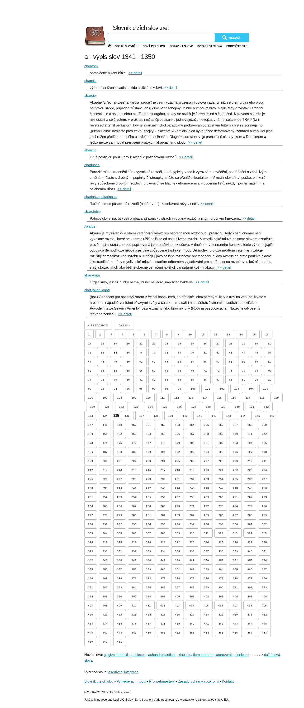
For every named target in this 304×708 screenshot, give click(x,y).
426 (177, 614)
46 (269, 352)
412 (162, 605)
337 (206, 551)
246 (206, 488)
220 (206, 470)
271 (192, 506)
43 (231, 352)
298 (206, 524)
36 (141, 352)
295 (163, 524)
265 (105, 506)
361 (177, 569)
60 (256, 361)
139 (170, 415)
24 (179, 343)
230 (163, 479)
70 (192, 370)
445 (264, 623)
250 (264, 488)
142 (214, 415)
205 (177, 461)
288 (249, 515)
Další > (124, 325)
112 (176, 397)
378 (235, 578)
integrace (131, 672)
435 (119, 623)
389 (206, 587)
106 (90, 397)
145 (257, 415)
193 (192, 452)
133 (90, 415)
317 (105, 542)
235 (235, 479)
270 (177, 506)
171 (249, 433)
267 (134, 506)
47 (89, 361)
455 (220, 632)
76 (269, 370)
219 (192, 470)
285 (206, 515)
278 (105, 515)
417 (235, 605)
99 (179, 388)
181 (206, 442)
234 (220, 479)
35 (128, 352)
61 (269, 361)
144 (243, 415)
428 (206, 614)
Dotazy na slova (209, 46)
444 (249, 623)
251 (90, 497)
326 (235, 542)
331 (119, 551)
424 (148, 614)
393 (264, 587)
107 (105, 397)
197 (249, 452)
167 (192, 433)
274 (235, 506)
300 (235, 524)
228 (134, 479)
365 (235, 569)
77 (89, 379)
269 (163, 506)
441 (206, 623)
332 (134, 551)
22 (154, 343)
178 (163, 442)
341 (264, 551)
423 (134, 614)
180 (192, 442)
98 (166, 388)
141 (199, 415)
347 (163, 560)
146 (272, 415)
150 (134, 424)
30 (256, 343)
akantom (91, 66)
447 (105, 632)
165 (163, 433)
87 (218, 379)
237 (264, 479)
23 (166, 343)
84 (179, 379)
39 (179, 352)
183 (235, 442)
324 (206, 542)
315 (264, 533)
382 (105, 587)
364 (220, 569)
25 (192, 343)
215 (134, 470)
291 (105, 524)
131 (251, 406)
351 (220, 560)
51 (141, 361)
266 (119, 506)
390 (220, 587)
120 (92, 406)
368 (90, 578)
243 (163, 488)
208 (220, 461)
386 (163, 587)
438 (163, 623)
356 (105, 569)
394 (90, 596)
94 (115, 388)
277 (90, 515)
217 (163, 470)
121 (106, 406)
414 (191, 605)
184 (249, 442)
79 (115, 379)
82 (154, 379)
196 (235, 452)
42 (218, 352)
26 (205, 343)
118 (262, 397)
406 (264, 596)
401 (192, 596)
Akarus (89, 226)
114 (205, 397)
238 (90, 488)
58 (231, 361)
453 (192, 632)
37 (154, 352)
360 (163, 569)
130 (237, 406)
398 (148, 596)
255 (148, 497)
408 (105, 605)
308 (163, 533)
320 (148, 542)
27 (218, 343)
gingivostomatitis (117, 655)
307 (148, 533)
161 (105, 433)
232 (192, 479)
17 (89, 343)
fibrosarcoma (203, 655)
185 (264, 442)
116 (233, 397)
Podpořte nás (236, 46)
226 (105, 479)
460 (105, 641)
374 (177, 578)
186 (90, 452)
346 (148, 560)
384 (134, 587)
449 (134, 632)
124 (150, 406)
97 (154, 388)
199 (90, 461)
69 (179, 370)
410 (134, 605)
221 (220, 470)
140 (185, 415)
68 (166, 370)
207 (206, 461)
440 (192, 623)
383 (119, 587)
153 (177, 424)
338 (220, 551)
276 (264, 506)
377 (220, 578)
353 (249, 560)
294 (148, 524)
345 (134, 560)
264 (90, 506)
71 (205, 370)
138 (156, 415)
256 (163, 497)
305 (119, 533)
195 (220, 452)
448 (119, 632)
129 (222, 406)
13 (228, 334)
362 (192, 569)
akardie (90, 95)
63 (102, 370)
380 (264, 578)
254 (134, 497)
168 (206, 433)
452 (177, 632)
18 (102, 343)
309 (177, 533)
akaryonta (92, 275)
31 (269, 343)
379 (249, 578)
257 (177, 497)
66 (141, 370)
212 (90, 470)
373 (163, 578)
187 (105, 452)
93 (102, 388)
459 (90, 641)
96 (141, 388)
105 (265, 388)
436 (134, 623)
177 (148, 442)
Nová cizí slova (154, 46)
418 (249, 605)
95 (128, 388)
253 (119, 497)
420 (90, 614)
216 (148, 470)
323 (192, 542)
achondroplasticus (162, 655)
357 (119, 569)
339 (235, 551)
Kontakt (228, 681)
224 (264, 470)
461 (119, 641)
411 (148, 605)
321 (163, 542)
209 (235, 461)
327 (249, 542)
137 (141, 415)
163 (134, 433)
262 (249, 497)
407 (90, 605)
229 (148, 479)
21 (141, 343)
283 (177, 515)
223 (249, 470)
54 (179, 361)
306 (134, 533)
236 (249, 479)
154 (192, 424)
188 (119, 452)
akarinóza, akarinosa (100, 197)
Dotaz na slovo (181, 46)
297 (192, 524)
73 (231, 370)
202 (134, 461)
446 (90, 632)
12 (215, 334)
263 (264, 497)
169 (220, 433)
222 (235, 470)
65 (128, 370)
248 (235, 488)
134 (105, 415)
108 (119, 397)
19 (115, 343)
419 (264, 605)
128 (208, 406)
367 (264, 569)
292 (119, 524)
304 (105, 533)
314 (249, 533)
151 (148, 424)
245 (192, 488)
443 (235, 623)
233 (206, 479)
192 (177, 452)
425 (163, 614)
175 (119, 442)
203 (148, 461)
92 (89, 388)
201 (119, 461)
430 (235, 614)
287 (235, 515)
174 (105, 442)
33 (102, 352)
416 (220, 605)
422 (119, 614)
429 (220, 614)
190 (148, 452)
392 (249, 587)
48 (102, 361)
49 (115, 361)
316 (90, 542)
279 (119, 515)
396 (119, 596)
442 (220, 623)
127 (193, 406)
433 (90, 623)
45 (256, 352)
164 (148, 433)
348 (177, 560)
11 (202, 334)
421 (105, 614)
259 (206, 497)
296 (177, 524)
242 (148, 488)
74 (243, 370)
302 (264, 524)
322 (177, 542)
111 (162, 397)
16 (267, 334)
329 (90, 551)
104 (251, 388)
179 (177, 442)
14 (241, 334)
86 (205, 379)
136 (127, 415)
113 (191, 397)
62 (89, 370)
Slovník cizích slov (99, 681)
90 (256, 379)
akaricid (90, 150)
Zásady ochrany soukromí (198, 681)
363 (206, 569)
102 (222, 388)
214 (119, 470)
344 (119, 560)
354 (264, 560)
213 (105, 470)
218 (177, 470)
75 (256, 370)
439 (177, 623)
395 (105, 596)
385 (148, 587)
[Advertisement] (193, 12)
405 (249, 596)
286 (220, 515)
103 (236, 388)
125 (164, 406)
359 (148, 569)
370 (119, 578)
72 (218, 370)
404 (235, 596)
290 (90, 524)
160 (90, 433)
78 (102, 379)
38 (166, 352)
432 (264, 614)
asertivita (115, 672)
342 (90, 560)
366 (249, 569)
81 (141, 379)
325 (220, 542)
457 (249, 632)
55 (192, 361)
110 (148, 397)
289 (264, 515)
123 (135, 406)
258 (192, 497)
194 (206, 452)
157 (235, 424)
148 (105, 424)
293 (134, 524)
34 (115, 352)
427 (192, 614)
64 (115, 370)
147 (90, 424)
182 (220, 442)
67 (154, 370)
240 (119, 488)
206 (192, 461)
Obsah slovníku (126, 46)
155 (206, 424)
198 (264, 452)
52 (154, 361)
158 (249, 424)
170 (235, 433)
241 (134, 488)
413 (177, 605)
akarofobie (92, 211)
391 (235, 587)
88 (231, 379)
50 (128, 361)
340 (249, 551)
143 (228, 415)
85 (192, 379)
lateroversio (224, 655)
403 (220, 596)
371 (134, 578)
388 (192, 587)
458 (264, 632)
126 (179, 406)
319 (134, 542)
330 (105, 551)
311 (206, 533)
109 (134, 397)
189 (134, 452)
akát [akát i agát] (97, 290)
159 (264, 424)
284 (192, 515)
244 (177, 488)
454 (206, 632)
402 (206, 596)
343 (105, 560)
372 (148, 578)
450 (148, 632)
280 (134, 515)
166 (177, 433)
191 (163, 452)
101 (207, 388)
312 (220, 533)
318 (119, 542)
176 (134, 442)
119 (276, 397)
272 (206, 506)
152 (163, 424)
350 (206, 560)
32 (89, 352)
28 (231, 343)
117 (248, 397)
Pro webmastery (162, 681)
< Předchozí (98, 325)
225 (90, 479)
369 (105, 578)
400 (177, 596)
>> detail (135, 73)
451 (163, 632)
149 (119, 424)
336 (192, 551)
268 (148, 506)
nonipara (242, 655)
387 (177, 587)
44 (243, 352)
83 (166, 379)
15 (254, 334)
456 (235, 632)
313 (235, 533)
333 (148, 551)
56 (205, 361)
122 (121, 406)
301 (249, 524)
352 (235, 560)
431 (249, 614)
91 (269, 379)
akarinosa (92, 165)
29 (243, 343)
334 (163, 551)
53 (166, 361)
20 (128, 343)
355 (90, 569)
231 (177, 479)
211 (264, 461)
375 (192, 578)
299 (220, 524)
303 (90, 533)
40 (192, 352)
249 (249, 488)
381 (90, 587)
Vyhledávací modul (131, 681)
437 (148, 623)
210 (249, 461)
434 (105, 623)
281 (148, 515)
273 (220, 506)
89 (243, 379)
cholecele (139, 655)
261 (235, 497)
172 (264, 433)
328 (264, 542)
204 (163, 461)
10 (190, 334)
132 (266, 406)
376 (206, 578)
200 (105, 461)
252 (105, 497)
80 (128, 379)
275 (249, 506)
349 (192, 560)
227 (119, 479)
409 (119, 605)
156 (220, 424)
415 (206, 605)
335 (177, 551)
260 (220, 497)
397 (134, 596)
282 (163, 515)
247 (220, 488)
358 (134, 569)
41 (205, 352)
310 (192, 533)
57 (218, 361)
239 (105, 488)
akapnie (90, 81)
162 (119, 433)
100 (193, 388)
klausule (184, 655)
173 (90, 442)
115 (219, 397)
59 (243, 361)
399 (163, 596)
